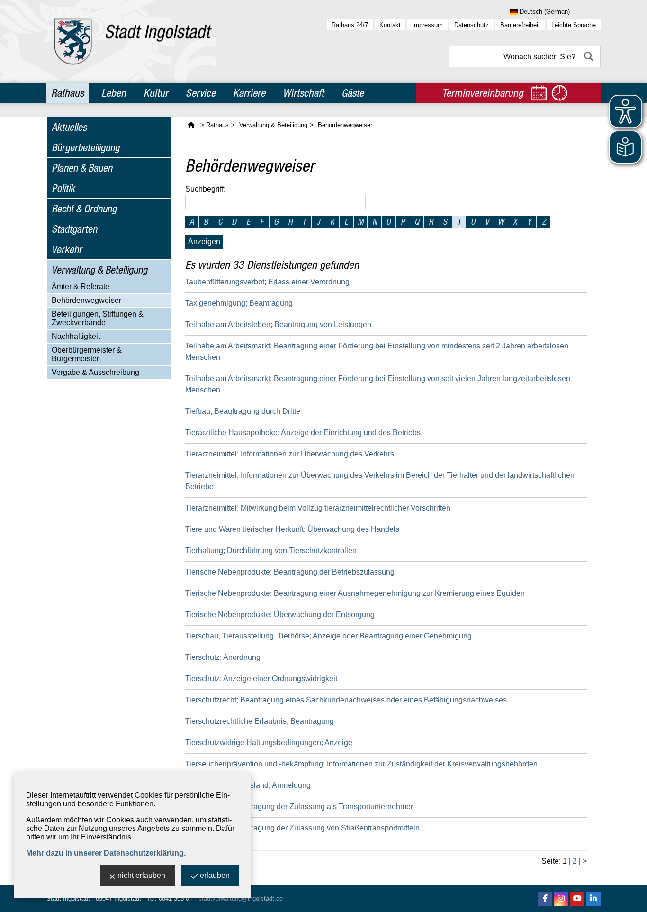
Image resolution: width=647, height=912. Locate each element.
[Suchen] (589, 56)
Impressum (427, 24)
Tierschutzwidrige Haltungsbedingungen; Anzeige (268, 743)
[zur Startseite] (133, 41)
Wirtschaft (303, 93)
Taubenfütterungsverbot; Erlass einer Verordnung (267, 282)
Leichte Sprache (573, 24)
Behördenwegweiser (86, 300)
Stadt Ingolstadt (68, 898)
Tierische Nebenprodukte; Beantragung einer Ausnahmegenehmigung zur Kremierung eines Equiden (355, 593)
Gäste (352, 93)
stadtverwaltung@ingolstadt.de (240, 898)
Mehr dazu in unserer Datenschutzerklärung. (106, 853)
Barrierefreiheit (520, 24)
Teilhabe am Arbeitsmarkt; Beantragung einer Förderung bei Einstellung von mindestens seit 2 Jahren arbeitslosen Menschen (376, 351)
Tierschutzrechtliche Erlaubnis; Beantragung (259, 721)
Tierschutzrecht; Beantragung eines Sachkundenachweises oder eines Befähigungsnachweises (346, 700)
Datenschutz (471, 24)
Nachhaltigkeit (76, 336)
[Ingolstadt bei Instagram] (561, 899)
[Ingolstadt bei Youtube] (577, 899)
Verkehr (67, 249)
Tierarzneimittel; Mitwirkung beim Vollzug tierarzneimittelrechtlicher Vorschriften (317, 508)
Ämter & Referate (80, 287)
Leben (113, 93)
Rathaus (67, 93)
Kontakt (390, 24)
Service (201, 93)
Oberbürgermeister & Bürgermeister (87, 354)
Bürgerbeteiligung (85, 147)
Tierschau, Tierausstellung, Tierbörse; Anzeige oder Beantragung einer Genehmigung (328, 636)
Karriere (249, 93)
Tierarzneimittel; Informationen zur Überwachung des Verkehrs (289, 454)
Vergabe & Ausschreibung (95, 372)
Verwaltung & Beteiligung (99, 270)
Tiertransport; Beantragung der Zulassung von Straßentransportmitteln (302, 828)
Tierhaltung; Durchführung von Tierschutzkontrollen (271, 551)
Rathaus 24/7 (350, 24)
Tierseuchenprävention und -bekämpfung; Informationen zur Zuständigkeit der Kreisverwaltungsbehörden (361, 764)
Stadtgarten (74, 229)
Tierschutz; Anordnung (223, 657)
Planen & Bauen (82, 168)
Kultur (156, 93)
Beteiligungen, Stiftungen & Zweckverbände (98, 318)
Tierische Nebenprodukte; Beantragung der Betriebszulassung (290, 572)
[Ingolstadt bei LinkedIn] (593, 899)
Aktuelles (69, 127)
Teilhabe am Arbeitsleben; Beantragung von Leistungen (278, 324)
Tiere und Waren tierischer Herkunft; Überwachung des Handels (292, 529)
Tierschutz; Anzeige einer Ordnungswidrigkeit (261, 679)
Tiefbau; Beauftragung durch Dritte (242, 411)
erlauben (215, 875)
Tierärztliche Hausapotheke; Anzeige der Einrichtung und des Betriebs (303, 433)
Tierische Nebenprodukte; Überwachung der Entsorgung (280, 615)
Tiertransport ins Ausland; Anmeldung (248, 785)
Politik (63, 188)
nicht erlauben (141, 875)
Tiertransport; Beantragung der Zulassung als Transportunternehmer (299, 807)
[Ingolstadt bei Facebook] (545, 899)
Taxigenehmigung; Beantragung (239, 303)
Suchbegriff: (205, 189)
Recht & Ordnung (84, 208)
